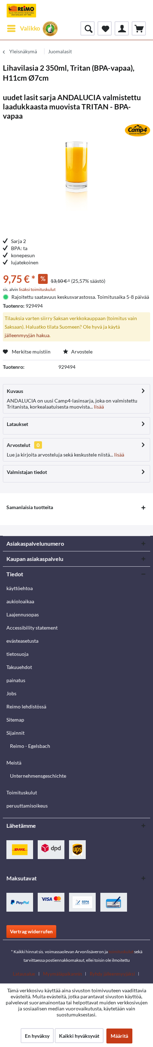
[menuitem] (23, 28)
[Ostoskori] (139, 28)
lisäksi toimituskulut (37, 289)
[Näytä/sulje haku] (87, 28)
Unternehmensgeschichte (38, 776)
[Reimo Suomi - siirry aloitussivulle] (21, 11)
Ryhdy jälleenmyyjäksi (112, 974)
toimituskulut (121, 951)
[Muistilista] (104, 28)
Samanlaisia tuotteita (29, 507)
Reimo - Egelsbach (30, 746)
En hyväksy (37, 1036)
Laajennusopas (22, 614)
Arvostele (81, 352)
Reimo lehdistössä (26, 706)
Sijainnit (15, 733)
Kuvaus (15, 391)
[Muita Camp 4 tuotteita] (137, 130)
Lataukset (17, 424)
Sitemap (15, 720)
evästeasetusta (22, 641)
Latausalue (24, 974)
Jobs (11, 693)
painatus (15, 680)
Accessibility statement (32, 628)
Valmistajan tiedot (27, 472)
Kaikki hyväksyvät (79, 1036)
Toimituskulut (21, 792)
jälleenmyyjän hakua (27, 335)
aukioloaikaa (20, 601)
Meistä (13, 763)
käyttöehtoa (19, 588)
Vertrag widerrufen (31, 931)
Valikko (30, 28)
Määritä (119, 1036)
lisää (98, 407)
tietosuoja (17, 654)
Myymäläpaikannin (62, 974)
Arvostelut (18, 445)
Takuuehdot (19, 667)
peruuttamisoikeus (27, 806)
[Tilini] (122, 28)
